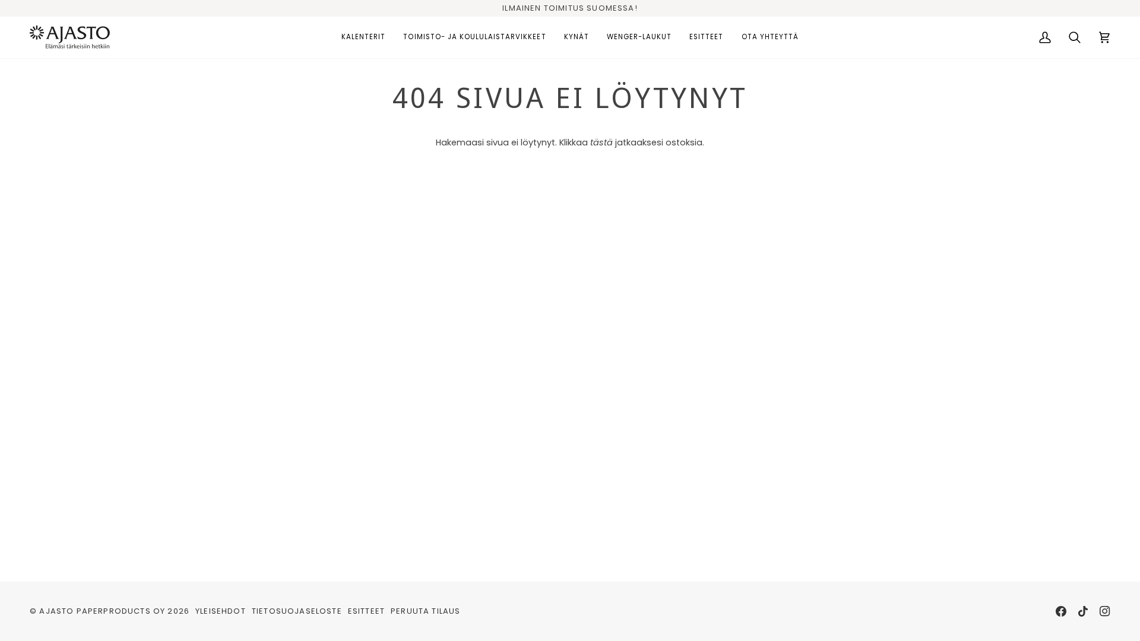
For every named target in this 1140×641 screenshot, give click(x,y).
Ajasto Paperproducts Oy (102, 611)
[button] (363, 37)
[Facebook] (1061, 611)
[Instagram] (1105, 611)
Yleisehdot (220, 611)
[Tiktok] (1083, 611)
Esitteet (366, 611)
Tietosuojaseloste (297, 611)
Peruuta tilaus (425, 611)
